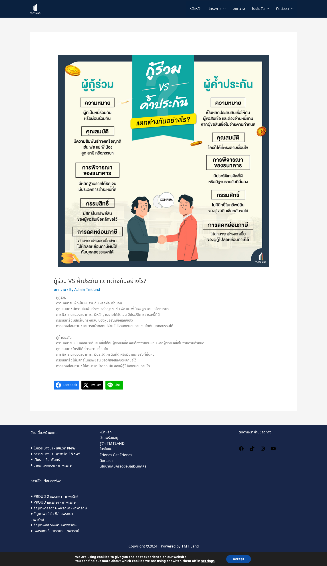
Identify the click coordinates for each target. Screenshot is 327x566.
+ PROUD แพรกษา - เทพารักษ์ (53, 502)
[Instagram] (262, 448)
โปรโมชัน (106, 449)
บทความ (239, 8)
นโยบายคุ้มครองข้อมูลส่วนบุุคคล (123, 466)
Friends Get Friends (116, 455)
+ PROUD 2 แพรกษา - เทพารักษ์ (54, 496)
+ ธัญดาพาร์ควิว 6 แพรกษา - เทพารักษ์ (58, 508)
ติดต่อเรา (282, 8)
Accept (238, 559)
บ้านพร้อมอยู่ (109, 438)
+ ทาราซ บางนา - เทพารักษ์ (55, 454)
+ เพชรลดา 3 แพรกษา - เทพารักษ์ (54, 531)
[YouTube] (273, 448)
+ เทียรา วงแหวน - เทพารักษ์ (51, 465)
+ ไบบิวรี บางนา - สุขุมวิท (53, 448)
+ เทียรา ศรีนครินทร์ (45, 459)
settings (208, 561)
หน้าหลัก (196, 8)
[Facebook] (241, 448)
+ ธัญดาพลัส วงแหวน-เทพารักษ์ (53, 525)
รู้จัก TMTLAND (112, 443)
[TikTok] (252, 448)
